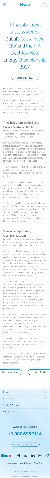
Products (7, 392)
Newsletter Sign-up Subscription (25, 444)
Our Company (9, 411)
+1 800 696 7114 (25, 433)
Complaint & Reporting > (29, 471)
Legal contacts (12, 463)
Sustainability (9, 398)
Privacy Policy (38, 463)
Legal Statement (25, 463)
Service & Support (11, 405)
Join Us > (15, 471)
